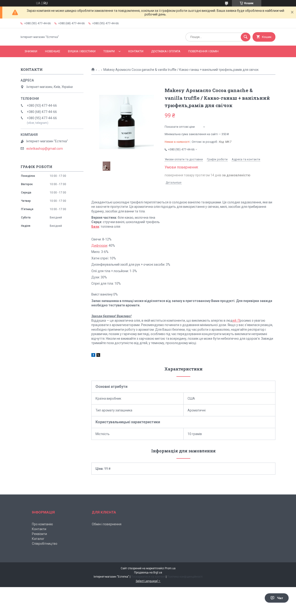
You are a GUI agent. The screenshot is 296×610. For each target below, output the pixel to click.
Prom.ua (170, 568)
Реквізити (39, 534)
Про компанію (42, 524)
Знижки (31, 51)
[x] (98, 356)
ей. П (236, 320)
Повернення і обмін (203, 51)
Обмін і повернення (106, 524)
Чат (280, 598)
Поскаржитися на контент (148, 576)
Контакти (135, 51)
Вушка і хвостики (82, 51)
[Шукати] (245, 37)
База (95, 226)
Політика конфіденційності (185, 576)
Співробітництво (44, 543)
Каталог (38, 539)
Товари (109, 51)
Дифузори (99, 245)
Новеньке (52, 51)
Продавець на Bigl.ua (148, 572)
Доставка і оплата (165, 51)
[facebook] (93, 356)
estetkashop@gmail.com (44, 148)
